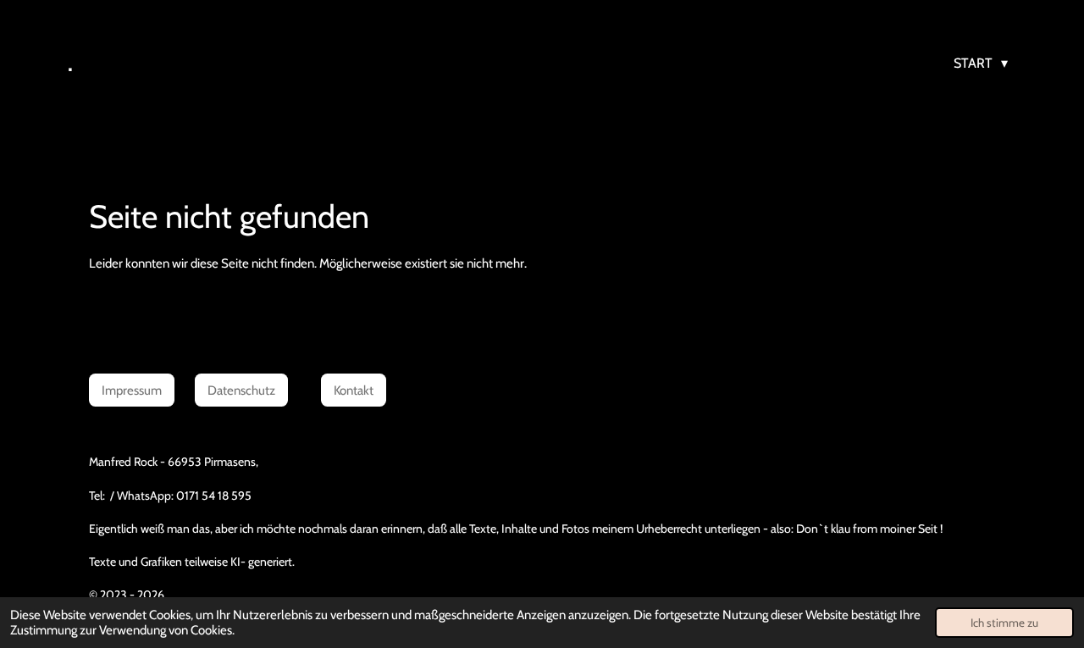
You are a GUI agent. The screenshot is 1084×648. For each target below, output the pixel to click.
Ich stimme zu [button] (1004, 622)
